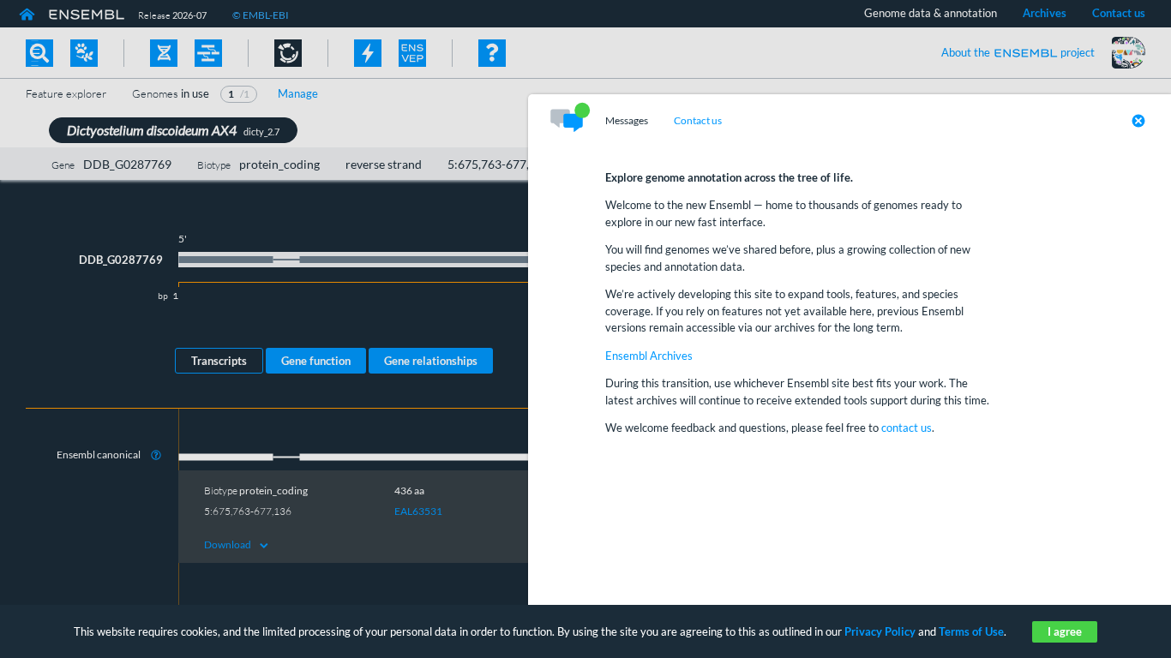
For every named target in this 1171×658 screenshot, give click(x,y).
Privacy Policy (880, 631)
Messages (626, 121)
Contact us (698, 121)
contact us (906, 427)
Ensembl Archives (649, 355)
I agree (1065, 631)
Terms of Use (971, 631)
